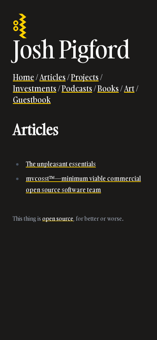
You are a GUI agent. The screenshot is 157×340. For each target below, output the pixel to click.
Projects (85, 77)
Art (129, 88)
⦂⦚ (20, 24)
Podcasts (77, 88)
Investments (34, 88)
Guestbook (32, 99)
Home (23, 77)
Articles (52, 77)
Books (108, 88)
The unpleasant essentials (61, 164)
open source (57, 218)
